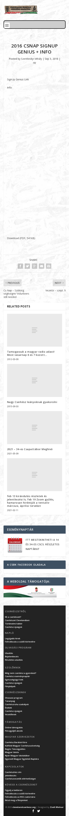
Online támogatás (14, 727)
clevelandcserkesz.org (24, 807)
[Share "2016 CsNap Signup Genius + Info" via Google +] (34, 266)
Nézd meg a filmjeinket (16, 800)
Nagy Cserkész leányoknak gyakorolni (32, 402)
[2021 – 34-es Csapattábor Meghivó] (34, 427)
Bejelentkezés (12, 656)
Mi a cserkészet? (13, 617)
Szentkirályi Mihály (31, 58)
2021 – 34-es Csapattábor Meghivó (30, 449)
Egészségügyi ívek (14, 679)
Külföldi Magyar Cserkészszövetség (22, 745)
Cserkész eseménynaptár (17, 676)
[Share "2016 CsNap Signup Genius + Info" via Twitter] (27, 266)
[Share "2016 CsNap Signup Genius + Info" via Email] (41, 266)
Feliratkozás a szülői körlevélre (20, 641)
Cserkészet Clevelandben (17, 620)
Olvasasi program (14, 697)
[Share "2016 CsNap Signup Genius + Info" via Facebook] (20, 266)
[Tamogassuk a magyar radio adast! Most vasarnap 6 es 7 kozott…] (34, 330)
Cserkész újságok (13, 627)
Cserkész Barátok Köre (16, 742)
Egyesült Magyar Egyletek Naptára (22, 759)
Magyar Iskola (12, 752)
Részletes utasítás (14, 659)
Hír (34, 62)
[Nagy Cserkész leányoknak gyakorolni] (34, 380)
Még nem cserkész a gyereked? (20, 673)
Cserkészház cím (13, 772)
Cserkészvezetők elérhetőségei (20, 778)
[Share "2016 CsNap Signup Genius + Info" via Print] (48, 266)
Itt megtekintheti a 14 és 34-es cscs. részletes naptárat (42, 544)
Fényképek (10, 686)
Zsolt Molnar (57, 807)
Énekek (8, 707)
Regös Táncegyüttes (15, 749)
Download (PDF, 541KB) (21, 238)
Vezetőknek (10, 714)
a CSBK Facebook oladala (26, 564)
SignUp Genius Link (18, 79)
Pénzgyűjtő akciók (14, 730)
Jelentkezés (10, 775)
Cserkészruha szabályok (17, 704)
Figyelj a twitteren (13, 790)
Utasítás (9, 653)
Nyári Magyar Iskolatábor (17, 755)
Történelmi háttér (13, 623)
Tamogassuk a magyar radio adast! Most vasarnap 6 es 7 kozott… (31, 353)
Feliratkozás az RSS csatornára (20, 797)
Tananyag (10, 701)
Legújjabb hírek (12, 638)
